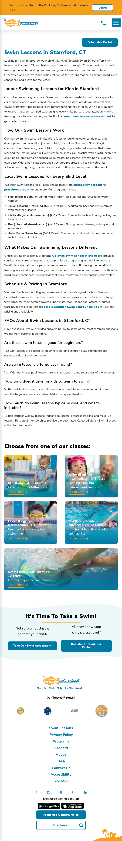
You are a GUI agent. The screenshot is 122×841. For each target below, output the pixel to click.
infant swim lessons (87, 185)
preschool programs (19, 189)
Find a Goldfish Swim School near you (71, 307)
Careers (61, 748)
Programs (61, 741)
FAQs (61, 761)
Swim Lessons (61, 728)
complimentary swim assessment (87, 116)
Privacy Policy (61, 734)
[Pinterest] (73, 792)
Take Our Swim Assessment (32, 645)
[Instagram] (48, 792)
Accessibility (61, 774)
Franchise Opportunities (61, 815)
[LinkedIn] (85, 792)
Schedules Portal (100, 42)
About (61, 754)
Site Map (61, 781)
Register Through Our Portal (86, 645)
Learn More (102, 8)
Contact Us (61, 768)
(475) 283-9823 (103, 23)
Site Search (61, 825)
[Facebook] (36, 792)
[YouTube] (61, 792)
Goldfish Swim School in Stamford (77, 256)
